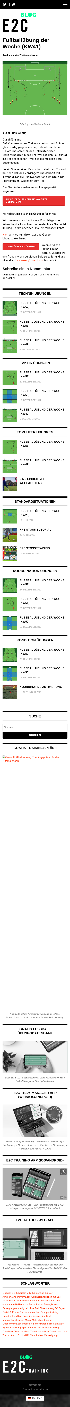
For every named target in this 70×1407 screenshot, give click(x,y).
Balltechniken (36, 1304)
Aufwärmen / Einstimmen (16, 1300)
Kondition (17, 1316)
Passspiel (27, 1323)
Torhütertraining (50, 1327)
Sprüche (7, 1327)
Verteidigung (51, 1335)
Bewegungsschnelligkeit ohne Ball (21, 1308)
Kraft (48, 1316)
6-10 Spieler (33, 1293)
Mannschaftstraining (13, 1320)
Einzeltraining (47, 1308)
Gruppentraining (49, 1312)
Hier (5, 234)
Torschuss (8, 1331)
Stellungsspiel (19, 1327)
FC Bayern (60, 1308)
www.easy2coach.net (29, 260)
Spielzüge (58, 1323)
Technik (32, 1327)
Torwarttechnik (22, 1331)
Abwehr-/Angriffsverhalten (16, 1296)
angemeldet (22, 274)
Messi (28, 1320)
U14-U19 (25, 1335)
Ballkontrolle (21, 1304)
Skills (49, 1323)
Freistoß (7, 1312)
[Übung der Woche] (35, 113)
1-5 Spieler (20, 1293)
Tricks (6, 1335)
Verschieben (36, 1335)
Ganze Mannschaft (30, 1312)
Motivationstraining (42, 1320)
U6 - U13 (14, 1335)
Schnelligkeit (39, 1323)
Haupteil (7, 1316)
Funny (15, 1312)
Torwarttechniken (39, 1331)
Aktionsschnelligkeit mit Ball (45, 1296)
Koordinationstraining (34, 1316)
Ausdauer (35, 1300)
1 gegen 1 (8, 1293)
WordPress (42, 1389)
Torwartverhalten (58, 1331)
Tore (39, 1327)
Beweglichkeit (51, 1304)
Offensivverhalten (12, 1323)
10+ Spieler (46, 1293)
